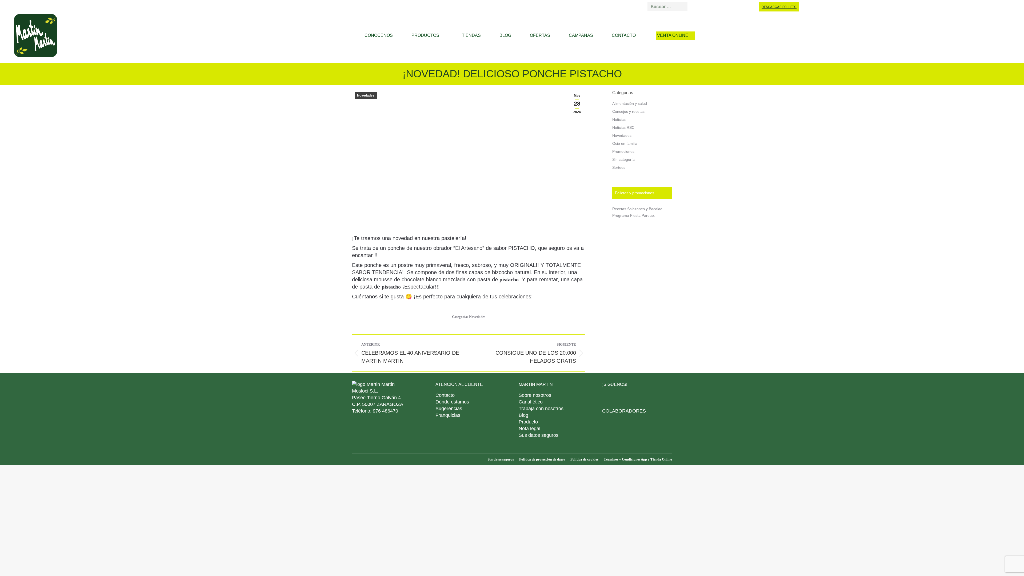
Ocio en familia (624, 143)
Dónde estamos (452, 402)
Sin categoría (623, 159)
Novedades (365, 95)
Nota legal (529, 428)
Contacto (445, 395)
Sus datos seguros (538, 435)
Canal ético (531, 402)
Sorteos (618, 167)
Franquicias (447, 415)
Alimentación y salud (629, 103)
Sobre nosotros (535, 395)
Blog (523, 415)
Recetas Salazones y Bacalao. (637, 209)
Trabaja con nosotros (541, 408)
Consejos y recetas (628, 111)
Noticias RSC (623, 127)
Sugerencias (448, 408)
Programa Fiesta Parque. (633, 215)
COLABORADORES (624, 411)
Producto (528, 422)
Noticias (619, 119)
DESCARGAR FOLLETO (779, 7)
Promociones (623, 151)
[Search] (681, 6)
